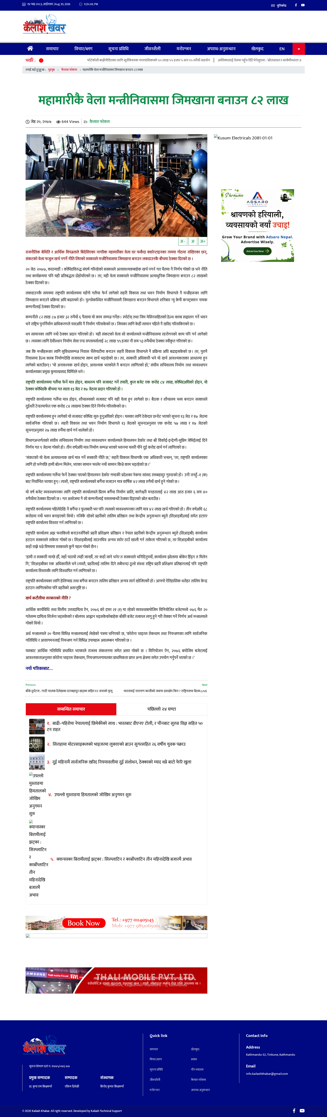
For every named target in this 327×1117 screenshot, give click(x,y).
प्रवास (194, 1059)
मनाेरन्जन (184, 49)
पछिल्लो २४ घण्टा (161, 709)
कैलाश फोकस (69, 69)
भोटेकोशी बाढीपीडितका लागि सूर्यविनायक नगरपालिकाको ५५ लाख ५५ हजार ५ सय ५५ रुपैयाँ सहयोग (116, 60)
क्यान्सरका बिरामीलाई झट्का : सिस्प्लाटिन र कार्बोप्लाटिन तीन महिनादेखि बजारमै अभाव (124, 859)
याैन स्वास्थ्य (197, 1069)
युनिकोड (281, 5)
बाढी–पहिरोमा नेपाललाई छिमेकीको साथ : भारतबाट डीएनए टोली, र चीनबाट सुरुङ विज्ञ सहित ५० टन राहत (125, 726)
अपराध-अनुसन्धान (221, 49)
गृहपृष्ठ (30, 49)
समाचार (52, 49)
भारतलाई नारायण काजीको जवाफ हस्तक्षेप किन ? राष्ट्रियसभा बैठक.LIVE (165, 691)
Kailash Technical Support (106, 1111)
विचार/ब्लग (83, 49)
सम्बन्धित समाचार (71, 709)
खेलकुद (257, 49)
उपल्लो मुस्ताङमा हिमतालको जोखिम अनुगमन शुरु (92, 795)
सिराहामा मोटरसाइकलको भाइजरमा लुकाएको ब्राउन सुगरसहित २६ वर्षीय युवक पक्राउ (119, 744)
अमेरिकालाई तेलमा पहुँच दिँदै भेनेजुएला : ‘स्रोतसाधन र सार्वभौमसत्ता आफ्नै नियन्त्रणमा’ (237, 60)
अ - (182, 241)
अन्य (299, 49)
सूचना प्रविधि (118, 49)
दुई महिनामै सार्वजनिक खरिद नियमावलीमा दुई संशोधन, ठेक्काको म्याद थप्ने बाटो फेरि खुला (121, 762)
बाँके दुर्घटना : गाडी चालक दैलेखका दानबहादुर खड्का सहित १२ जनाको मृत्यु (69, 691)
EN (282, 49)
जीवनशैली (152, 49)
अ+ (203, 241)
